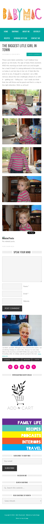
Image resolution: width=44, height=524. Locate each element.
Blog (12, 246)
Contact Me (35, 38)
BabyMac (22, 21)
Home (6, 31)
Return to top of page (22, 518)
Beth (18, 54)
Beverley (36, 31)
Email (25, 294)
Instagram (27, 359)
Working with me (20, 38)
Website (26, 301)
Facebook (7, 359)
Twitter (37, 359)
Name (25, 286)
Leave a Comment (34, 54)
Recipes (6, 38)
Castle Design (36, 515)
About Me (26, 31)
